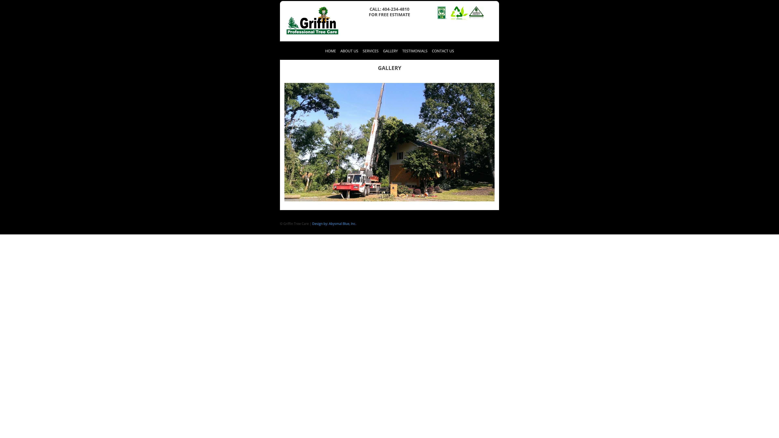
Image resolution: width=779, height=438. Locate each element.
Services (371, 51)
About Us (349, 51)
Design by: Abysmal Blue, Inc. (334, 223)
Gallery (390, 51)
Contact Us (443, 51)
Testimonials (414, 51)
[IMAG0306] (389, 200)
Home (330, 51)
